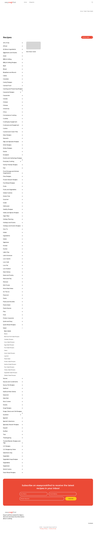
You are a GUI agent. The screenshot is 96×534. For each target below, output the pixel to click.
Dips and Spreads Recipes (11, 141)
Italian (5, 239)
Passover (6, 295)
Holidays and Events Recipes (12, 226)
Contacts (90, 523)
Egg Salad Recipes (9, 345)
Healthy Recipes (8, 209)
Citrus (5, 112)
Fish (4, 168)
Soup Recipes (7, 408)
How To (5, 229)
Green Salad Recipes (9, 353)
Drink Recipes (7, 145)
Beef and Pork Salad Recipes (11, 336)
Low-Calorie (6, 259)
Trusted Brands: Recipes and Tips (11, 442)
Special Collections (8, 421)
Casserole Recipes (8, 92)
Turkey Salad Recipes (9, 370)
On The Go (6, 291)
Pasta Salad (6, 305)
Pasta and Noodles (9, 301)
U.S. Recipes (6, 446)
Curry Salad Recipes (9, 342)
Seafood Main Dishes (9, 391)
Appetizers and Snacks (10, 52)
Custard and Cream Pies (10, 131)
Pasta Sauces (7, 308)
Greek (5, 202)
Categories (31, 2)
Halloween (6, 206)
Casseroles (6, 95)
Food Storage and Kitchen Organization (11, 172)
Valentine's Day (7, 452)
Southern (6, 414)
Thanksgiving (7, 437)
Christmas (6, 108)
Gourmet (5, 199)
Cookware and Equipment (11, 125)
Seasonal (6, 395)
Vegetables (6, 462)
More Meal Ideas (8, 288)
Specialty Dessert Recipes (11, 424)
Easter (5, 151)
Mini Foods (6, 285)
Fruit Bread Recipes (9, 183)
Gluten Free (6, 196)
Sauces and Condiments (10, 381)
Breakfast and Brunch (9, 72)
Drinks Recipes (7, 148)
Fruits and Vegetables (9, 189)
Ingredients (6, 235)
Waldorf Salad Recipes (10, 375)
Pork (4, 315)
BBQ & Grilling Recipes (10, 62)
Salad (85, 11)
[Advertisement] (48, 24)
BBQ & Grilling (7, 59)
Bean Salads (90, 11)
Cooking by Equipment (10, 122)
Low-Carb (6, 262)
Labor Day (6, 252)
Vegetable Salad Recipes (10, 372)
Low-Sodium (7, 268)
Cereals (5, 98)
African (5, 46)
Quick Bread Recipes (9, 324)
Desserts (5, 138)
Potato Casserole (8, 318)
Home (25, 2)
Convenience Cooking (9, 115)
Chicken (5, 102)
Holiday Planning (8, 219)
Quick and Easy (7, 321)
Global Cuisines (7, 193)
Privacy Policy (43, 528)
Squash (5, 428)
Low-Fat (5, 265)
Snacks (5, 405)
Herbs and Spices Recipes (11, 212)
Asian (4, 56)
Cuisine (5, 128)
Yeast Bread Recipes (9, 472)
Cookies (5, 118)
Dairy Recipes (7, 135)
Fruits (4, 186)
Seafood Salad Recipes (10, 364)
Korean (5, 245)
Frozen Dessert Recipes (10, 179)
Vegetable (6, 456)
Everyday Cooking (8, 161)
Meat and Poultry (8, 275)
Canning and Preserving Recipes (13, 89)
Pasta (5, 298)
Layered (6, 356)
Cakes (5, 75)
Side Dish (6, 398)
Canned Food (7, 85)
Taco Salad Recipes (9, 367)
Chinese (5, 105)
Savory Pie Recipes (9, 385)
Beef (4, 66)
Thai (4, 434)
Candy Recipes (7, 82)
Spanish (5, 418)
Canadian (6, 79)
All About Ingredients (9, 49)
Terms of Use (52, 528)
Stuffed (5, 431)
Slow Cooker (7, 401)
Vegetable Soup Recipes (10, 459)
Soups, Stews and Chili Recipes (12, 411)
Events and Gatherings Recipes (12, 158)
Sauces (5, 378)
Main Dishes (6, 272)
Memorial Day (7, 278)
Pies (4, 311)
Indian (5, 232)
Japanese (6, 242)
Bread (5, 69)
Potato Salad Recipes (9, 361)
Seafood (5, 388)
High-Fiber (6, 216)
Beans (5, 333)
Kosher (5, 249)
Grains (5, 350)
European (6, 155)
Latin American (7, 255)
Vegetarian (6, 466)
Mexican (5, 282)
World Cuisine (7, 469)
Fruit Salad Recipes (9, 347)
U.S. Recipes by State (9, 449)
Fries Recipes (7, 176)
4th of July (6, 42)
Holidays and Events (9, 222)
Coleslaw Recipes (8, 339)
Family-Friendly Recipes (10, 164)
